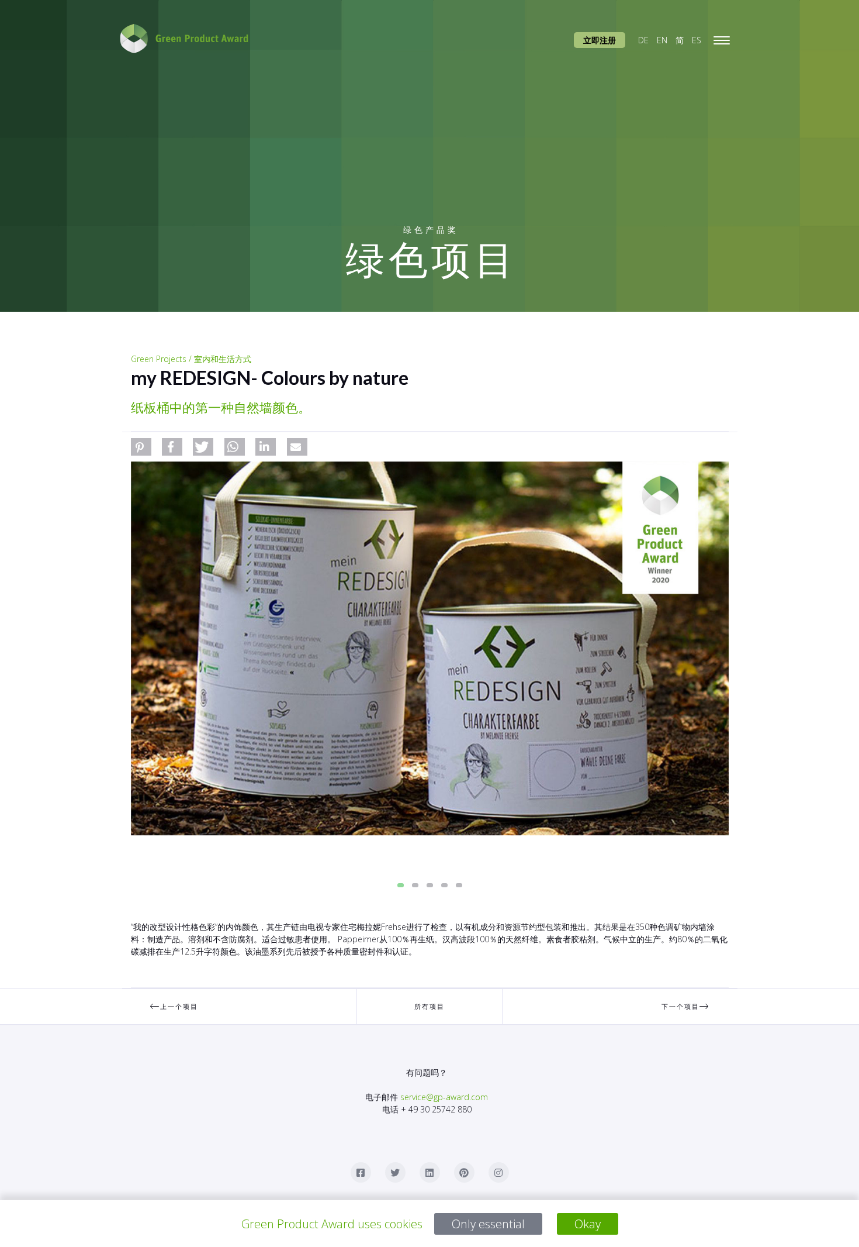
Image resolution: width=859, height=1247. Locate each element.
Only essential (488, 1224)
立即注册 (599, 40)
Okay (587, 1224)
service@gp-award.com (444, 1097)
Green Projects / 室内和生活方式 (191, 358)
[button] (141, 447)
